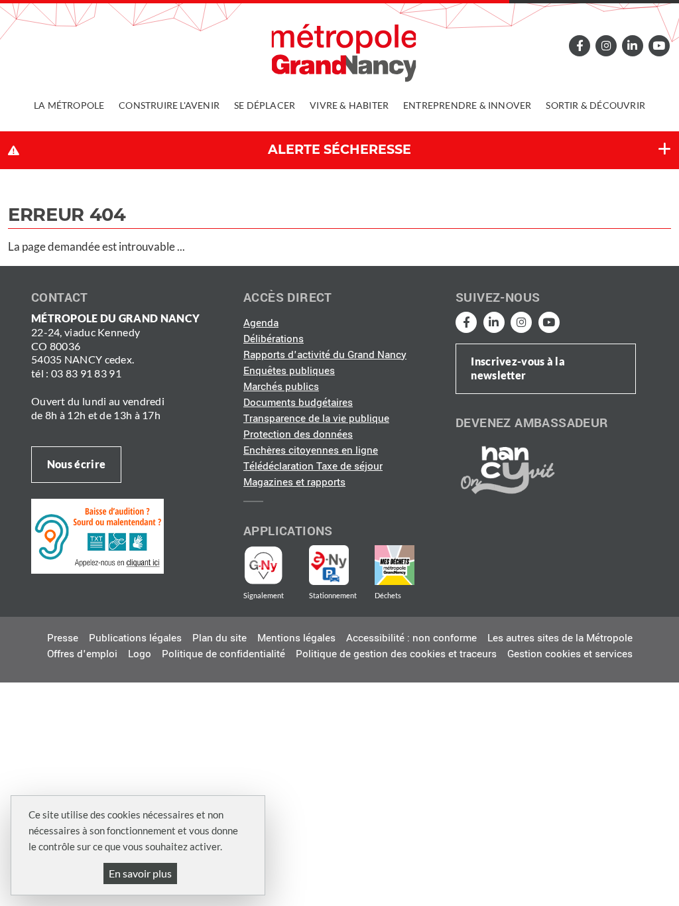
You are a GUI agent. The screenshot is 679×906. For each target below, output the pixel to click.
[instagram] (606, 45)
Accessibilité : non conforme (411, 638)
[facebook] (580, 45)
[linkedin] (632, 45)
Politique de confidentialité (223, 654)
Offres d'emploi (82, 654)
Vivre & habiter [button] (349, 105)
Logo (139, 654)
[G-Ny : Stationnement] (338, 565)
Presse (62, 638)
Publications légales (135, 638)
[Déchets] (394, 565)
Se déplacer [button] (264, 105)
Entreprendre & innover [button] (467, 105)
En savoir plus (140, 873)
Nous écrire (76, 464)
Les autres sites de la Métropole (560, 638)
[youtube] (659, 45)
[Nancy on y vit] (505, 469)
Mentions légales (296, 638)
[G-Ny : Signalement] (268, 565)
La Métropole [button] (69, 105)
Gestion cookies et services (570, 654)
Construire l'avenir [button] (169, 105)
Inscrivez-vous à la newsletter (518, 368)
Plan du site (219, 638)
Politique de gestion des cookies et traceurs (396, 654)
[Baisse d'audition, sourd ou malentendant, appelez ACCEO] (97, 535)
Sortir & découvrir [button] (595, 105)
